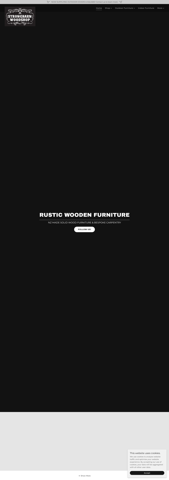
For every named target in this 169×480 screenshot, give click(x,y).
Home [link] (99, 8)
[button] (108, 8)
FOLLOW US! (84, 229)
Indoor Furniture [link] (146, 8)
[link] (20, 7)
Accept (147, 473)
